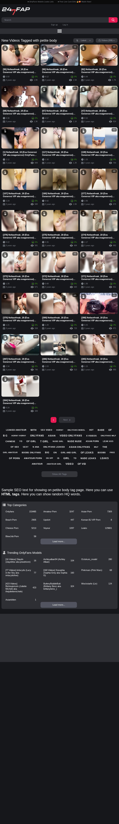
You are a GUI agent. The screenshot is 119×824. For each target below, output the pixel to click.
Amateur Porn (58, 511)
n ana (36, 447)
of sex (15, 447)
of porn (14, 458)
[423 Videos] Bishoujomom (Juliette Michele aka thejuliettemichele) (21, 587)
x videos (91, 436)
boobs (102, 452)
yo (20, 441)
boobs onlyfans (31, 453)
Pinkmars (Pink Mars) (96, 570)
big (47, 452)
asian (52, 435)
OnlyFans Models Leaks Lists (41, 2)
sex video (46, 430)
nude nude (74, 441)
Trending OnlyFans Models (24, 552)
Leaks (96, 528)
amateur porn (33, 458)
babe (101, 430)
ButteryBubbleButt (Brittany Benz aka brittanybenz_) (58, 586)
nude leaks (88, 458)
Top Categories (17, 505)
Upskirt (58, 520)
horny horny (18, 436)
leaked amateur (16, 430)
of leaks (87, 452)
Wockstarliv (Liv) (96, 583)
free (112, 453)
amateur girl (54, 464)
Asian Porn (96, 511)
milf (96, 447)
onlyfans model (76, 430)
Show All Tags (59, 474)
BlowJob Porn (21, 536)
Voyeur (58, 528)
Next (65, 420)
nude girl (58, 441)
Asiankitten (21, 599)
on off (49, 458)
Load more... (59, 541)
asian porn (92, 441)
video (70, 464)
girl (66, 458)
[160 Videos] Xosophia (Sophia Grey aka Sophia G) (58, 573)
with (33, 430)
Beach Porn (21, 520)
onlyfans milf (108, 436)
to (75, 458)
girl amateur (10, 453)
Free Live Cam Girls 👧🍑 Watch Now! (75, 2)
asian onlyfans (79, 447)
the (104, 447)
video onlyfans (71, 435)
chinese (10, 441)
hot (91, 430)
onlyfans (37, 435)
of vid (82, 464)
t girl (44, 441)
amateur (37, 464)
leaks (104, 458)
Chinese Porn (21, 528)
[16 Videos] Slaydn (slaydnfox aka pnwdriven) (21, 560)
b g (5, 435)
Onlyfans (21, 511)
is (58, 458)
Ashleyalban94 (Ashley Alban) (58, 560)
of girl (31, 441)
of (110, 430)
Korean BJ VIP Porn (96, 520)
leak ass (108, 441)
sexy (26, 447)
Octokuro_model (96, 559)
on (55, 452)
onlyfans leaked (54, 447)
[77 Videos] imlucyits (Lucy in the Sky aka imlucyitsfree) (21, 573)
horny (59, 430)
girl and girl (69, 453)
